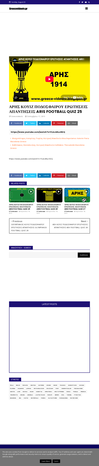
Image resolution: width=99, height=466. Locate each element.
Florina (12, 388)
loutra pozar (40, 395)
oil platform (52, 398)
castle (26, 398)
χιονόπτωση (72, 385)
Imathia (33, 385)
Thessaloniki (78, 388)
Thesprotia (14, 395)
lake (18, 391)
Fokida (43, 398)
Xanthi (12, 391)
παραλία (25, 385)
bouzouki (50, 388)
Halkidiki (21, 388)
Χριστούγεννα (59, 391)
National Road (39, 388)
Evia (62, 395)
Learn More (46, 461)
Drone (48, 385)
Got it (56, 461)
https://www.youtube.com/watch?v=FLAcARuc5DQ (31, 159)
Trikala (75, 391)
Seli (20, 398)
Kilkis (32, 391)
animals (30, 395)
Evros (68, 391)
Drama (22, 395)
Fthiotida (77, 395)
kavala (25, 391)
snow (55, 385)
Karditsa (39, 391)
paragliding (63, 398)
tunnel (69, 395)
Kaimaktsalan (66, 388)
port (57, 388)
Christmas (48, 391)
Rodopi (49, 395)
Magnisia (13, 398)
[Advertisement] (54, 34)
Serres (57, 395)
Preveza (83, 391)
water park (74, 398)
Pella (12, 385)
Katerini (41, 385)
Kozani (81, 385)
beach (18, 385)
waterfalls (35, 398)
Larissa (28, 388)
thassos (62, 385)
